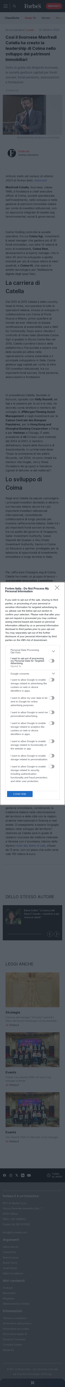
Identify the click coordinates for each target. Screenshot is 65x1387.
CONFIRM (19, 794)
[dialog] (32, 693)
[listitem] (32, 651)
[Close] (58, 588)
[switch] (51, 660)
